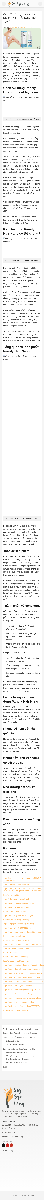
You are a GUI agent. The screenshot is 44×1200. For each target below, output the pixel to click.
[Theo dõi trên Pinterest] (7, 1145)
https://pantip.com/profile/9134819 (16, 940)
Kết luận (6, 1067)
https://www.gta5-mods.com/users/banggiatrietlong (23, 977)
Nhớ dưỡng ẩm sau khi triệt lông (17, 1059)
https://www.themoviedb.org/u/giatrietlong (19, 1002)
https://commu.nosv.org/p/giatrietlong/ (18, 907)
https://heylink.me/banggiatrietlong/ (16, 920)
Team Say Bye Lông (26, 27)
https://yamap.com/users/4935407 (16, 1010)
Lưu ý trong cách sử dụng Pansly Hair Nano (20, 1049)
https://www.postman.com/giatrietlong (18, 994)
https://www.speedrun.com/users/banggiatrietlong (22, 998)
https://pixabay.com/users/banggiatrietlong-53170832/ (24, 944)
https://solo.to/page (10, 953)
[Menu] (4, 4)
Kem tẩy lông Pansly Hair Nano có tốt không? (20, 1033)
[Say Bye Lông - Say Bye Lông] (18, 3)
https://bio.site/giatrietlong (12, 895)
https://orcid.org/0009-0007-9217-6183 (18, 928)
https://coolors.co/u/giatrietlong (14, 911)
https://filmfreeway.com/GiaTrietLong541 (19, 916)
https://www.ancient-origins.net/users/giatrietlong (22, 969)
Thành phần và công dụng (15, 1044)
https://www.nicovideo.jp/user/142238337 (19, 986)
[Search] (40, 4)
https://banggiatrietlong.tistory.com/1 (17, 884)
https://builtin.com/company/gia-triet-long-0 (19, 899)
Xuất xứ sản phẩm (12, 1041)
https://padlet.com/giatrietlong (14, 936)
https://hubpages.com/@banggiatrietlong (19, 924)
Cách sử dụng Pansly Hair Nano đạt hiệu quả (20, 1029)
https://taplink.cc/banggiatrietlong (15, 957)
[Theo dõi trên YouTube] (11, 1145)
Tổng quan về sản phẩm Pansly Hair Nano (19, 1037)
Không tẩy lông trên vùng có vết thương (20, 1056)
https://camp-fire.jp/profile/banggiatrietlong (19, 903)
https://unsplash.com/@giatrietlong (16, 961)
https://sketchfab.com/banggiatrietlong (18, 948)
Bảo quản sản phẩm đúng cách (17, 1062)
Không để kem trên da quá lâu (16, 1052)
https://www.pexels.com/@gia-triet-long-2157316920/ (23, 990)
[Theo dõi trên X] (3, 1145)
